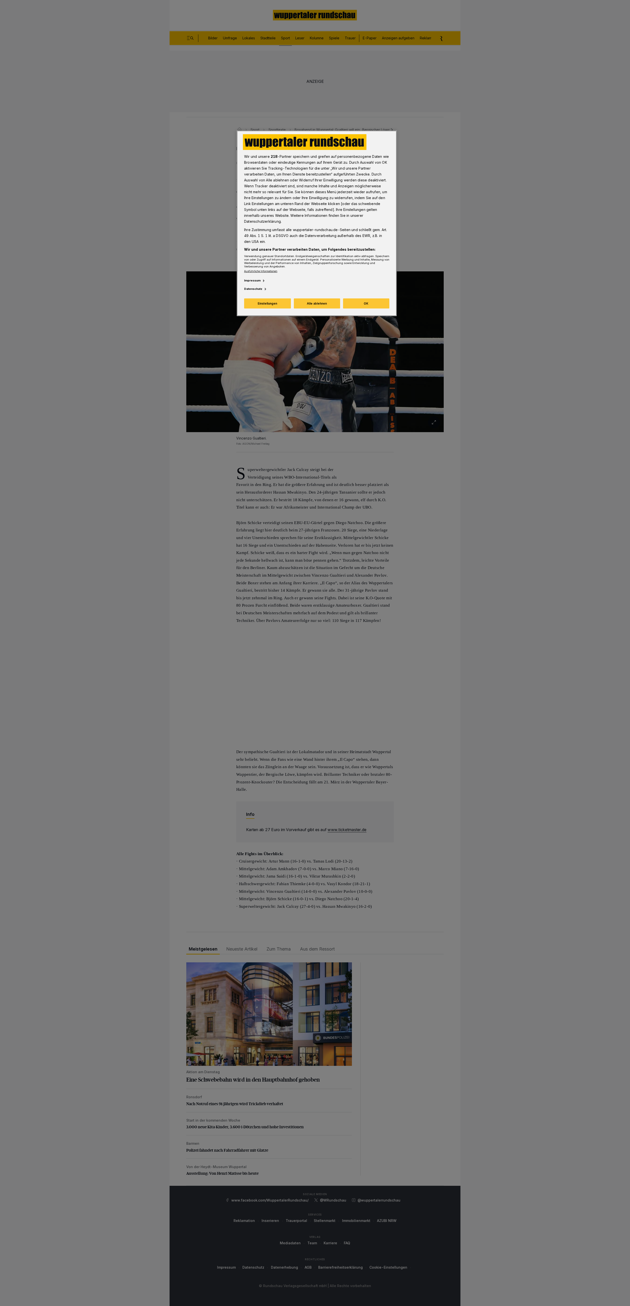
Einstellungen (267, 303)
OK (366, 303)
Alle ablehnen (317, 303)
